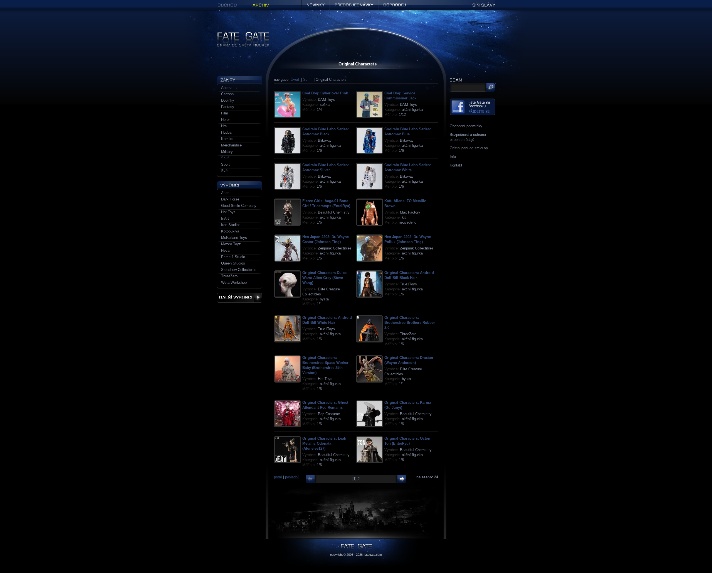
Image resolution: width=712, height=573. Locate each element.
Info (453, 157)
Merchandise (231, 145)
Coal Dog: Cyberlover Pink (325, 93)
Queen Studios (233, 263)
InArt (225, 218)
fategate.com (373, 554)
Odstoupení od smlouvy (469, 148)
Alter (225, 193)
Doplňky (227, 100)
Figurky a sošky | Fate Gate (239, 34)
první (278, 477)
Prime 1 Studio (233, 257)
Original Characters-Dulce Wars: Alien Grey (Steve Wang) (324, 278)
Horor (225, 119)
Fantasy (227, 107)
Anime (226, 87)
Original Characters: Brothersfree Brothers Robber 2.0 (409, 322)
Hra (224, 126)
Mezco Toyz (231, 244)
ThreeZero (229, 276)
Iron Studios (231, 225)
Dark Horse (230, 199)
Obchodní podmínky (466, 126)
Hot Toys (228, 212)
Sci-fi (307, 79)
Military (227, 152)
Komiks (227, 139)
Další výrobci (239, 298)
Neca (225, 250)
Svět (225, 171)
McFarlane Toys (234, 238)
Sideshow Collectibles (238, 270)
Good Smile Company (238, 206)
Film (224, 113)
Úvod (295, 79)
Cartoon (227, 94)
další (400, 479)
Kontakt (456, 165)
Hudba (226, 132)
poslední (292, 477)
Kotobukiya (230, 231)
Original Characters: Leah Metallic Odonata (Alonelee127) (324, 443)
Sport (225, 164)
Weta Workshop (234, 282)
